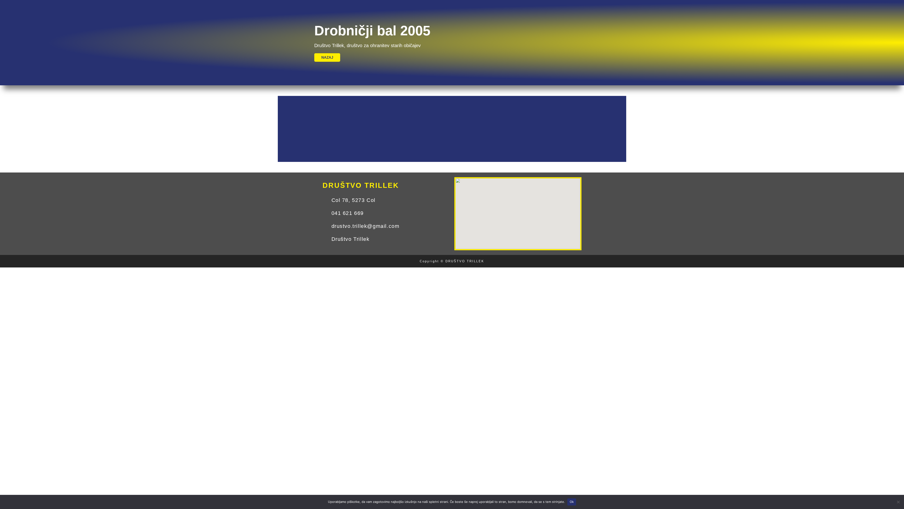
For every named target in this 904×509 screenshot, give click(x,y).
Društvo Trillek (19, 5)
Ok (572, 502)
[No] (898, 502)
